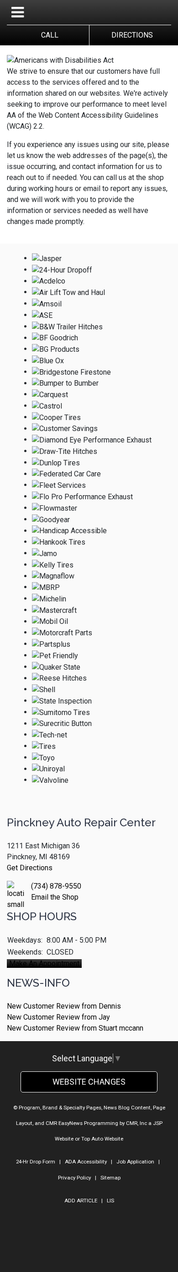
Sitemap (110, 1177)
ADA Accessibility (86, 1161)
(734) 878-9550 (56, 886)
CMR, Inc (136, 1123)
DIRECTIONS (130, 35)
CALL (47, 35)
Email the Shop (55, 897)
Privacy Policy (74, 1177)
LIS (110, 1200)
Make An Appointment (44, 963)
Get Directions (29, 867)
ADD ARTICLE (80, 1200)
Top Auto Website (102, 1139)
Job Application (135, 1161)
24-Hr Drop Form (35, 1161)
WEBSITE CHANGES (89, 1081)
